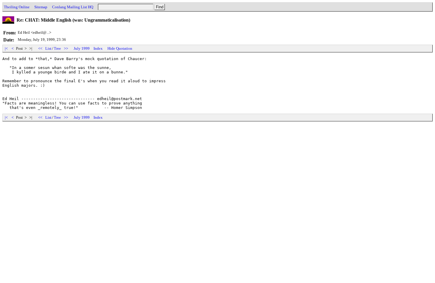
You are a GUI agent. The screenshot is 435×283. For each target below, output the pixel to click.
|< (6, 48)
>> (66, 48)
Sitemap (40, 7)
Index (98, 48)
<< (40, 48)
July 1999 (82, 48)
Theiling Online (17, 7)
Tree (57, 48)
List (48, 48)
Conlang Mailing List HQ (72, 7)
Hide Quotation (119, 48)
